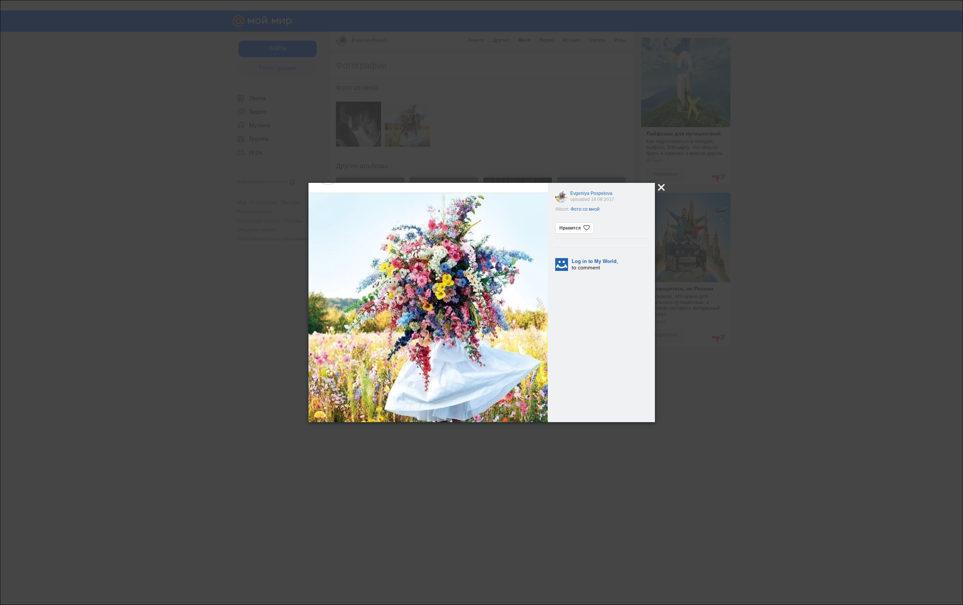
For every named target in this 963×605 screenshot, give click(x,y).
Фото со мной (585, 209)
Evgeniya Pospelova (591, 193)
